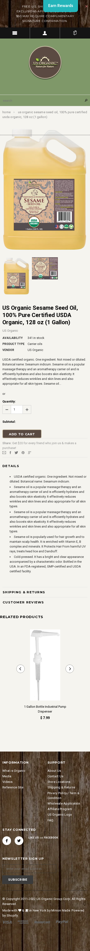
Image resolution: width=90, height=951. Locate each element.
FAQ (51, 820)
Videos (7, 782)
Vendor (8, 350)
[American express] (23, 922)
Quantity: (9, 401)
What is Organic (13, 771)
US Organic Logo (60, 814)
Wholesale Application (64, 803)
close (86, 6)
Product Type (13, 344)
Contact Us (56, 776)
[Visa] (7, 922)
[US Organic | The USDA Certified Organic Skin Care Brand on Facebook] (6, 840)
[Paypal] (62, 922)
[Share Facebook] (10, 452)
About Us (54, 771)
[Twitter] (16, 452)
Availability (12, 338)
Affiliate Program (60, 809)
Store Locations (59, 782)
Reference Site (13, 787)
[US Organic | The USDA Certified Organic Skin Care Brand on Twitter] (19, 840)
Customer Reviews (23, 602)
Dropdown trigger (45, 33)
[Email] (4, 452)
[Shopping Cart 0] (75, 33)
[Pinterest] (23, 452)
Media (6, 776)
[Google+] (29, 452)
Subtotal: (9, 421)
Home (6, 112)
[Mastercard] (42, 922)
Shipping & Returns (24, 592)
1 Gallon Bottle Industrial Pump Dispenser (45, 709)
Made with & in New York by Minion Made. (36, 910)
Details (10, 466)
